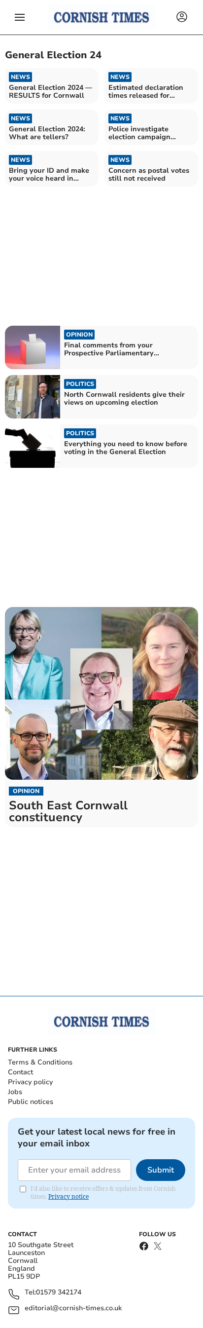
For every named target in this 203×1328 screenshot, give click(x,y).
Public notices (30, 1101)
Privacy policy (30, 1082)
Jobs (15, 1092)
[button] (20, 17)
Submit (160, 1170)
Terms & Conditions (40, 1062)
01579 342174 (58, 1293)
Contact (20, 1072)
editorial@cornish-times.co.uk (73, 1308)
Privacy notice (68, 1196)
